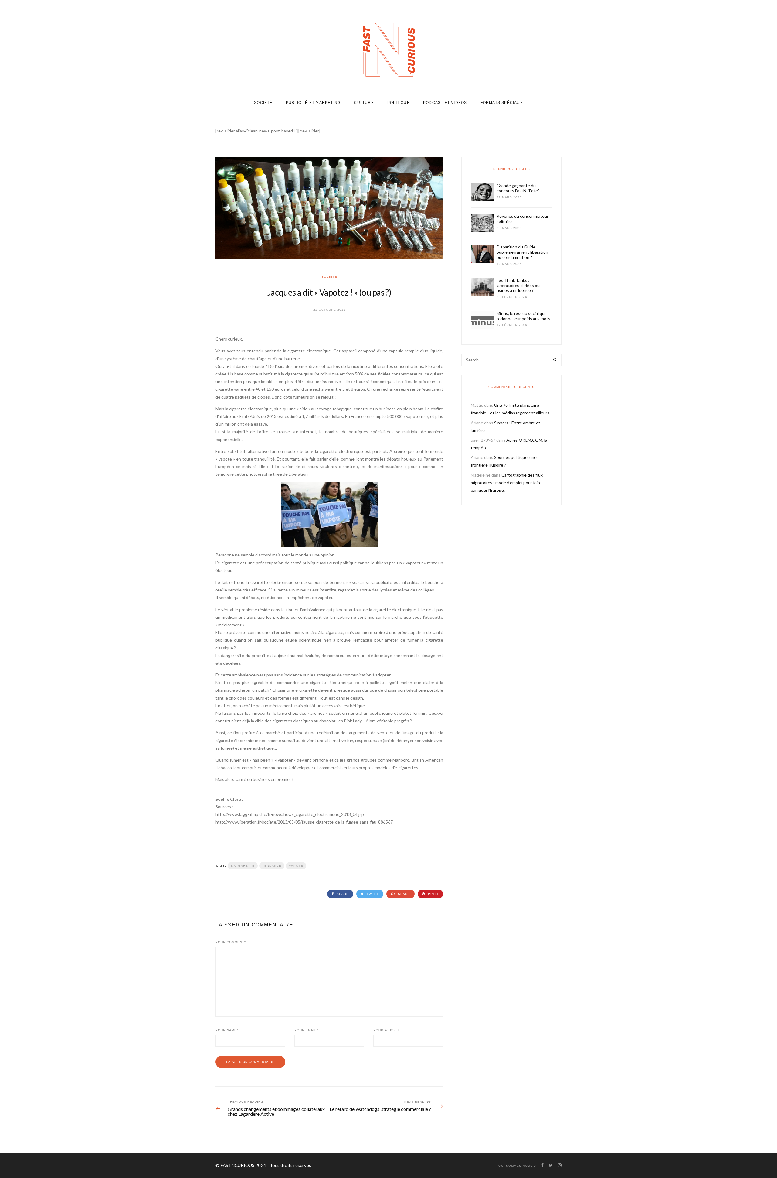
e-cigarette (243, 865)
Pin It (433, 893)
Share (342, 893)
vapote (296, 865)
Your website (387, 1030)
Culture (364, 103)
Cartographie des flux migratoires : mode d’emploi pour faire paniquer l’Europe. (507, 482)
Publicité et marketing (313, 103)
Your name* (226, 1030)
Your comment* (230, 942)
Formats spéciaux (501, 103)
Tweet (372, 893)
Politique (398, 103)
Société (263, 103)
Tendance (271, 865)
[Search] (555, 360)
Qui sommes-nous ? (517, 1165)
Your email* (306, 1030)
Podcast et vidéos (445, 103)
